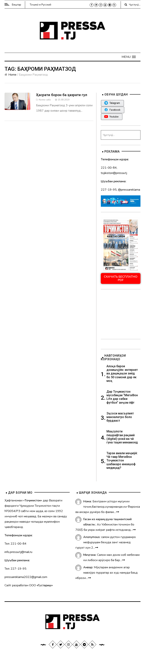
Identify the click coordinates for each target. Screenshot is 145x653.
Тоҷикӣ (34, 4)
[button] (129, 57)
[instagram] (101, 5)
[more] (117, 512)
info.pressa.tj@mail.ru (18, 552)
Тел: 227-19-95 (15, 569)
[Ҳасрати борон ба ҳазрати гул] (17, 101)
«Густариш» (45, 585)
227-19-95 (109, 190)
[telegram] (110, 5)
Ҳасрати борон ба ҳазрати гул (61, 95)
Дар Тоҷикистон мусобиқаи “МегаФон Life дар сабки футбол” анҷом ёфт (122, 397)
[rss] (114, 5)
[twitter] (96, 5)
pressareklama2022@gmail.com (26, 577)
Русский (46, 4)
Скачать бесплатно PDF (120, 278)
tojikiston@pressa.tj (114, 173)
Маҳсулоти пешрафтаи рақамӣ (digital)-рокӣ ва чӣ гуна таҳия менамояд (122, 437)
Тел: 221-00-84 (15, 544)
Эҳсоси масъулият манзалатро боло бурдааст (120, 417)
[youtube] (105, 5)
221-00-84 (109, 168)
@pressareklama (129, 190)
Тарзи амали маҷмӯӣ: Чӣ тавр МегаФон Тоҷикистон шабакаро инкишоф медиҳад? (122, 460)
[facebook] (91, 5)
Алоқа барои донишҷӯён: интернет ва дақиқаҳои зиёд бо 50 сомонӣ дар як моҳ (122, 373)
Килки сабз (45, 99)
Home (12, 75)
